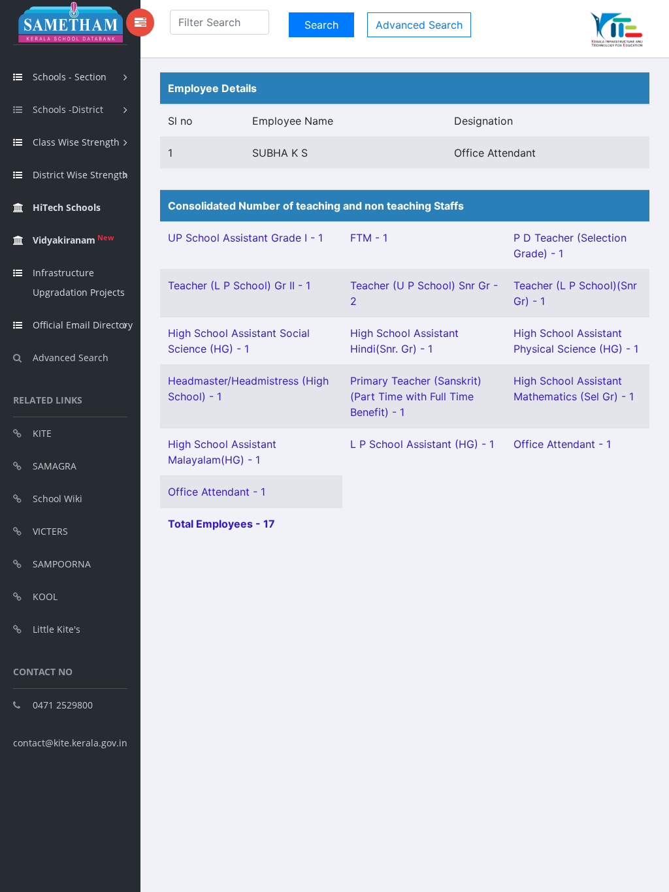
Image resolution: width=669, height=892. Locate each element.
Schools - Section (69, 77)
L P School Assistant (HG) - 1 (422, 444)
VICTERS (50, 531)
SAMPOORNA (62, 564)
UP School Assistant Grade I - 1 (245, 237)
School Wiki (57, 498)
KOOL (45, 596)
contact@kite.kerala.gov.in (70, 743)
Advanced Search (70, 357)
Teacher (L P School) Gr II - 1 (239, 285)
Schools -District (68, 109)
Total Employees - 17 (221, 523)
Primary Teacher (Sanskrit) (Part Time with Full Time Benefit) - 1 (415, 396)
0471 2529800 (63, 705)
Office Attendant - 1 (562, 444)
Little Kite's (56, 629)
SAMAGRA (54, 466)
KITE (42, 433)
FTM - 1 (368, 237)
